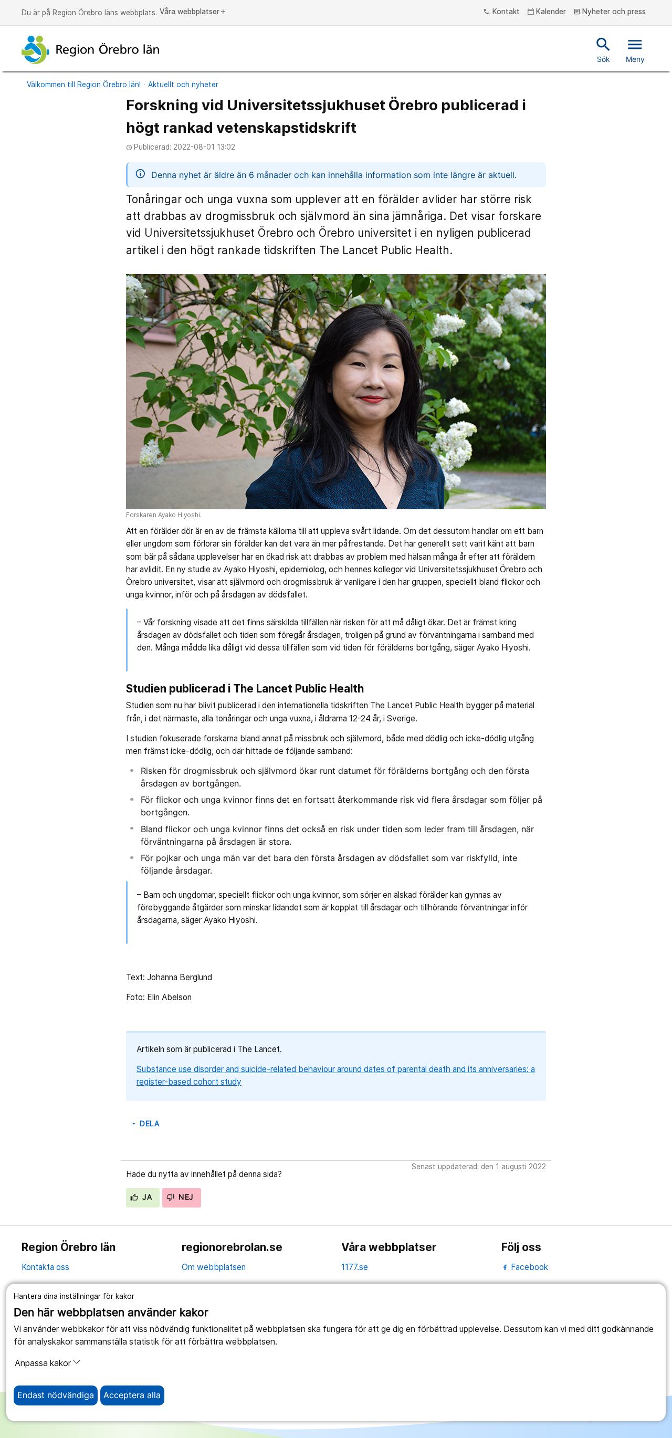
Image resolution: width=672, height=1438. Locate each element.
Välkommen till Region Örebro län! (84, 84)
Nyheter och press (609, 12)
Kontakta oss (45, 1267)
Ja (146, 1197)
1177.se (354, 1267)
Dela (145, 1123)
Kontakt (501, 12)
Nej (185, 1197)
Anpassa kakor (43, 1363)
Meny (635, 49)
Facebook (528, 1267)
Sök (603, 49)
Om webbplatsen (214, 1267)
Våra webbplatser (193, 12)
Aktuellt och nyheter (183, 84)
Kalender (546, 12)
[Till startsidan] (90, 50)
